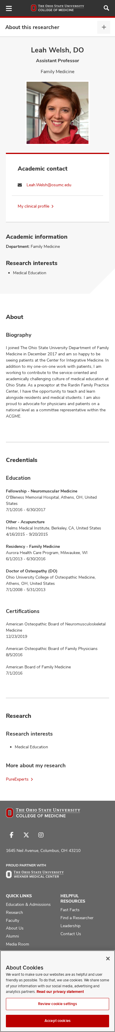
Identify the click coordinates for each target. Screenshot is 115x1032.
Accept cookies (57, 1020)
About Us (15, 928)
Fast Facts (70, 909)
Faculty (12, 920)
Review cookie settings (57, 1003)
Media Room (17, 944)
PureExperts (17, 779)
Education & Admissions (28, 904)
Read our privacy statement (60, 991)
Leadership (70, 925)
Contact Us (70, 933)
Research (14, 912)
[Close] (107, 958)
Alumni (12, 936)
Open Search (106, 8)
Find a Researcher (76, 917)
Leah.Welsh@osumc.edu (49, 184)
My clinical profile (33, 206)
